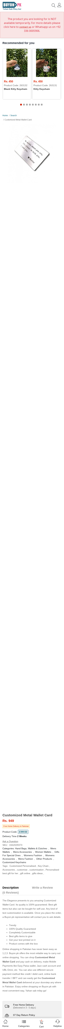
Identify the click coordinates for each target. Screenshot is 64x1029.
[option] (32, 153)
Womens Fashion (33, 855)
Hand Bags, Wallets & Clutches (31, 848)
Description (10, 887)
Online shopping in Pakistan (16, 949)
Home (5, 115)
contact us (25, 27)
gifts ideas (37, 873)
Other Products (44, 859)
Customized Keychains (14, 862)
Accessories (8, 869)
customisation (36, 869)
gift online (25, 873)
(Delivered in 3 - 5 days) (24, 1007)
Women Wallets (43, 852)
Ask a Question (10, 841)
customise (22, 869)
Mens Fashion (25, 859)
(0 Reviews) (10, 892)
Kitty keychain (41, 89)
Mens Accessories (22, 852)
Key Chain (43, 866)
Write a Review (42, 887)
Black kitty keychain (15, 89)
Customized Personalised (23, 866)
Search (13, 115)
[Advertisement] (32, 779)
